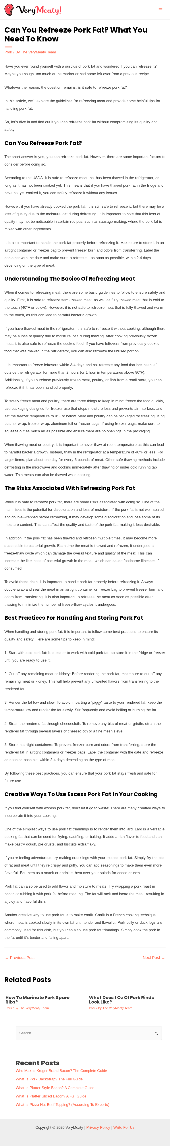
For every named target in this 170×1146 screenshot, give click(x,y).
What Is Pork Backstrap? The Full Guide (49, 1079)
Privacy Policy (98, 1127)
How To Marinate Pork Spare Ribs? (38, 999)
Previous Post (20, 957)
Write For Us (124, 1127)
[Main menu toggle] (161, 10)
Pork (8, 52)
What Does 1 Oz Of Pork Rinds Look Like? (121, 999)
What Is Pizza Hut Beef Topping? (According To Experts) (62, 1105)
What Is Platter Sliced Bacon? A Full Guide (51, 1096)
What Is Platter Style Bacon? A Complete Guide (55, 1088)
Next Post (154, 957)
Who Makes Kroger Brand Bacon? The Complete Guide (61, 1071)
